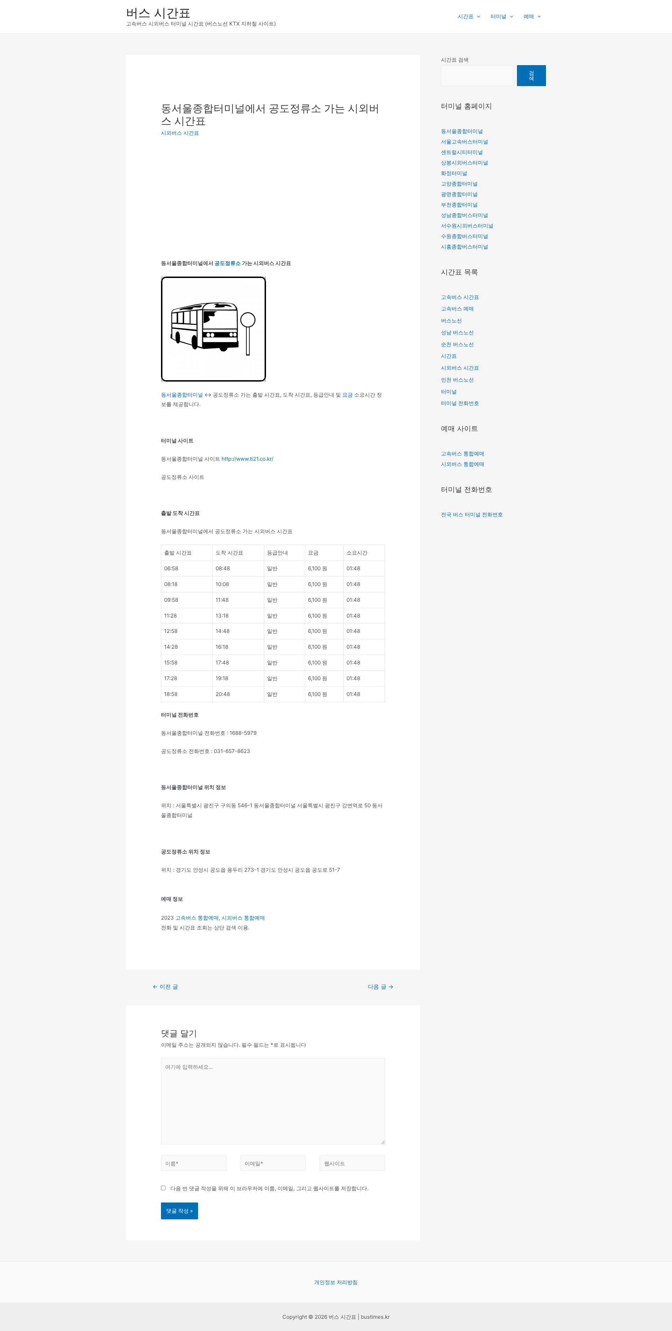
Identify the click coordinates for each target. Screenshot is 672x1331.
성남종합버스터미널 (464, 215)
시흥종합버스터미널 (464, 246)
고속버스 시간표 (460, 297)
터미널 (498, 16)
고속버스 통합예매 (197, 917)
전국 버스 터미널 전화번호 (472, 514)
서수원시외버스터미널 (467, 225)
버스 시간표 (158, 12)
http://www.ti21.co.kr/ (247, 458)
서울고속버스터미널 (464, 141)
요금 (347, 394)
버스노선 (451, 320)
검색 (531, 76)
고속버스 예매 (457, 308)
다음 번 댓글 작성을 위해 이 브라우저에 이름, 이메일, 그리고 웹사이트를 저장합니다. (269, 1188)
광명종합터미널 (459, 194)
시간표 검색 (455, 59)
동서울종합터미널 (182, 394)
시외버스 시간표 (180, 133)
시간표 (466, 16)
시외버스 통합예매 (243, 917)
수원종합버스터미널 (464, 236)
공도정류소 (228, 263)
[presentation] (477, 16)
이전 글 (165, 986)
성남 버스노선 (457, 332)
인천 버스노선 (457, 379)
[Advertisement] (220, 196)
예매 (529, 16)
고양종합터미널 (459, 183)
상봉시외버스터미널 (464, 162)
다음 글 (380, 986)
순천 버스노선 (457, 344)
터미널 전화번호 (460, 403)
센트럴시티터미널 (462, 152)
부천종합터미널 (459, 204)
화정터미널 (454, 173)
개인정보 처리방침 (336, 1282)
